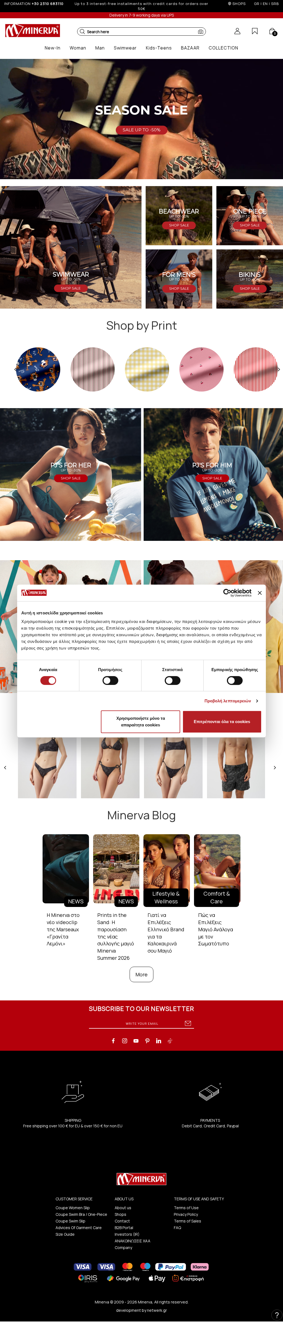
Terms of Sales (187, 1221)
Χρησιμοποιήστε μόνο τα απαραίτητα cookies (140, 721)
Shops (120, 1214)
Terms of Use (186, 1207)
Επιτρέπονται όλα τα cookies (222, 721)
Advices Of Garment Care (79, 1227)
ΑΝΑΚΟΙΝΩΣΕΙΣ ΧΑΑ (132, 1240)
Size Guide (65, 1234)
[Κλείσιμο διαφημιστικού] (260, 593)
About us (123, 1207)
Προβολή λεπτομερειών (228, 700)
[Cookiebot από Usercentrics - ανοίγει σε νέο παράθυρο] (227, 593)
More (141, 974)
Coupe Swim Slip (70, 1221)
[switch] (110, 680)
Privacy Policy (186, 1214)
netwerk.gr (157, 1310)
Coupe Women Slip (73, 1207)
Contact (122, 1221)
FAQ (177, 1227)
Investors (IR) (127, 1234)
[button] (82, 31)
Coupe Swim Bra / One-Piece (81, 1214)
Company (123, 1247)
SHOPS (239, 3)
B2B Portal (124, 1227)
